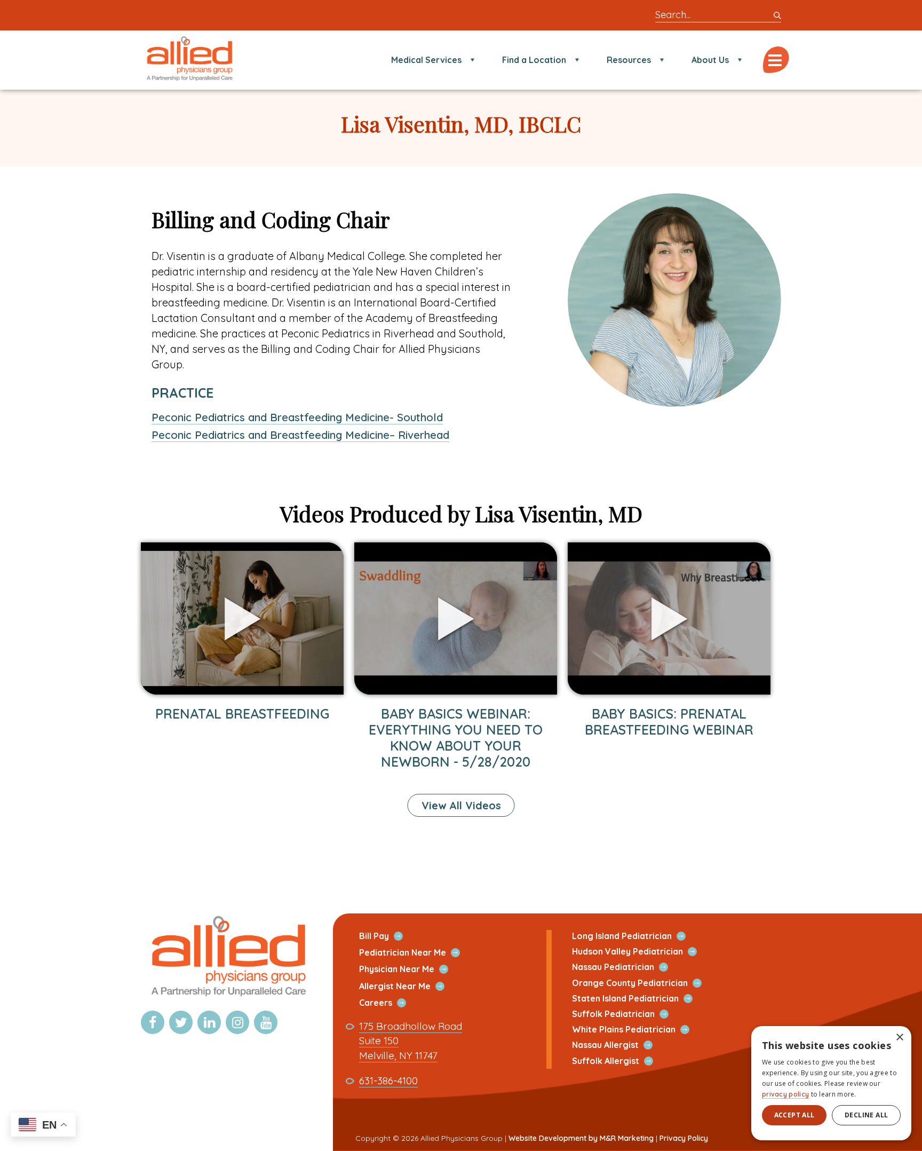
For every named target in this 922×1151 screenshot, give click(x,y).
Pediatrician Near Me (415, 953)
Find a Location (534, 59)
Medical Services (426, 59)
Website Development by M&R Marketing (581, 1138)
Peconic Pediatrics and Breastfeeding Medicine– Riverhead (300, 435)
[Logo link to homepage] (227, 997)
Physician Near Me (409, 969)
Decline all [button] (866, 1115)
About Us (710, 59)
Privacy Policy (683, 1138)
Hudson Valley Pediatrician (640, 951)
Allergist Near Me (407, 986)
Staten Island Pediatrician (638, 998)
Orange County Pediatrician (642, 983)
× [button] (899, 1038)
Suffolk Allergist (618, 1061)
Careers (388, 1003)
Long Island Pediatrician (634, 936)
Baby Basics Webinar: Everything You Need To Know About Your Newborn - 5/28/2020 (456, 737)
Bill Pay (386, 936)
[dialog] (831, 1083)
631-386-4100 (388, 1080)
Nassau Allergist (618, 1045)
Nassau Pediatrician (625, 967)
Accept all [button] (794, 1115)
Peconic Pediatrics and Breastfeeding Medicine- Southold (297, 417)
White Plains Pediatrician (636, 1029)
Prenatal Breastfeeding (242, 713)
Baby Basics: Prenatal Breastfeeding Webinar (669, 721)
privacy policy (785, 1094)
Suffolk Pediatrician (626, 1014)
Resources (629, 59)
